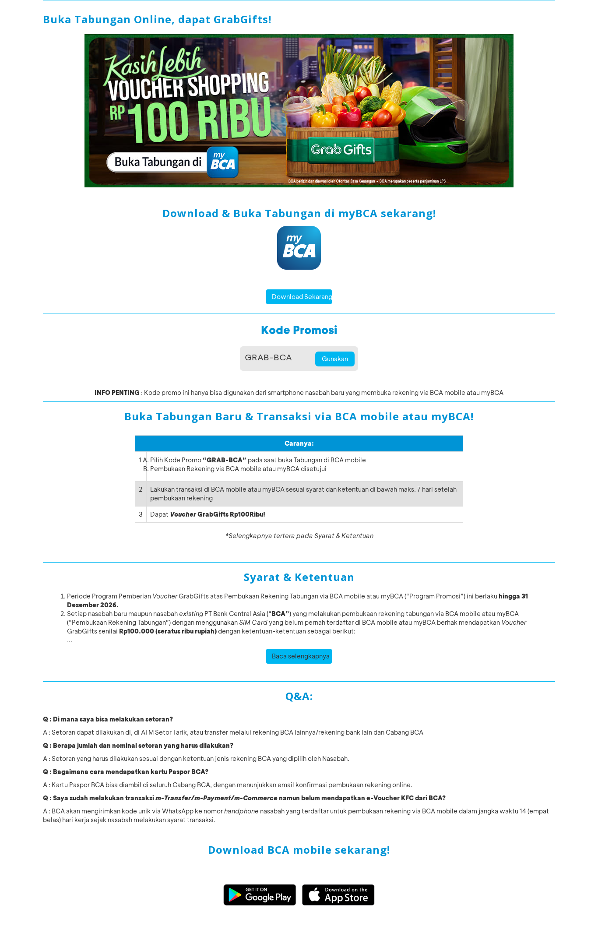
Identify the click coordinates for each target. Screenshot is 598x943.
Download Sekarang (302, 296)
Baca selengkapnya (301, 656)
